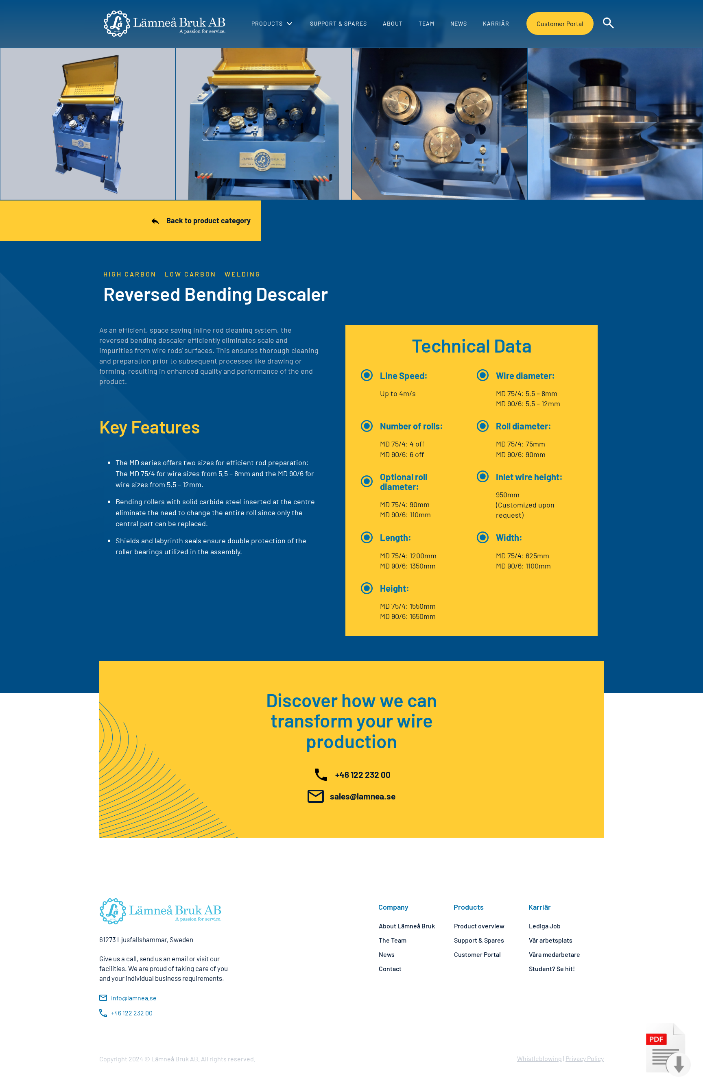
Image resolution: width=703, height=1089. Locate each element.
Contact (390, 968)
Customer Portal (560, 23)
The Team (392, 940)
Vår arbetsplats (550, 940)
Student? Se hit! (552, 968)
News (387, 954)
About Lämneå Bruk (407, 926)
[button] (272, 24)
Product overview (479, 926)
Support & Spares (479, 940)
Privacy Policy (584, 1058)
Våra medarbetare (554, 954)
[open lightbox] (88, 124)
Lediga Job (545, 926)
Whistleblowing (539, 1058)
